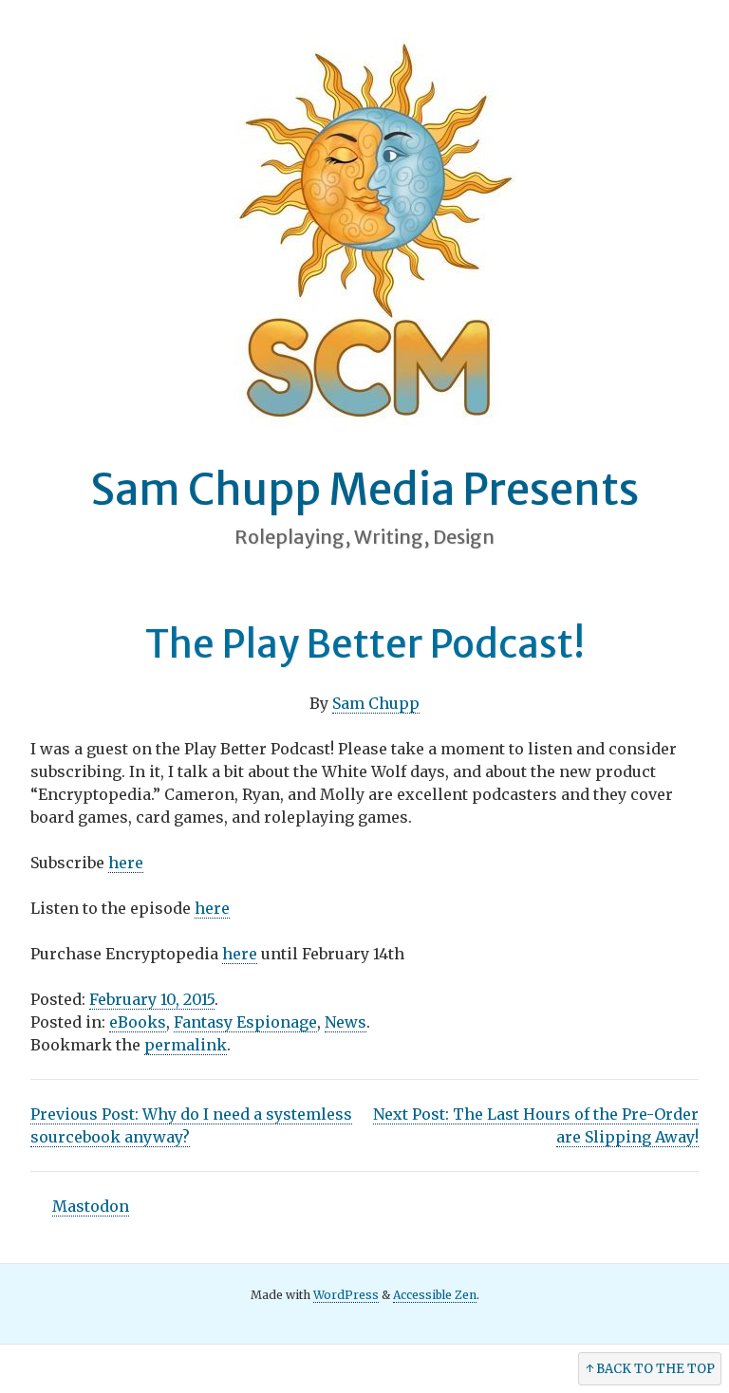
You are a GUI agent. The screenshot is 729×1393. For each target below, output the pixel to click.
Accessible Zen (435, 1295)
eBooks (137, 1021)
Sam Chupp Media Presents (364, 489)
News (345, 1021)
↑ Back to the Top (650, 1369)
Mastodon (90, 1206)
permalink (185, 1044)
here (125, 862)
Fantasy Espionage (245, 1021)
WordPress (346, 1295)
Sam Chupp (376, 703)
